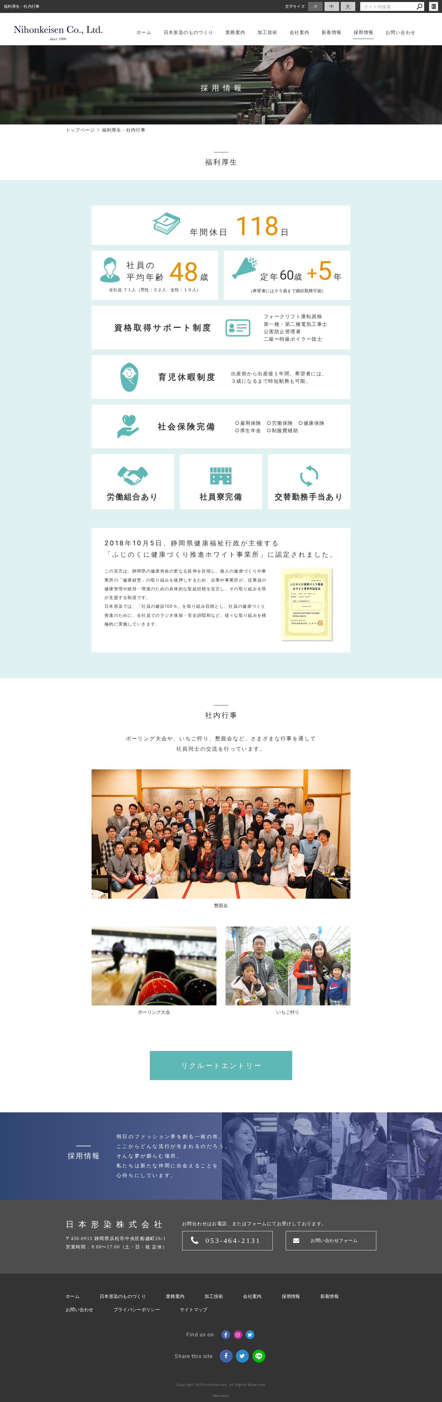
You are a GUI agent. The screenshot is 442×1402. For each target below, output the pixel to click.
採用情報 (291, 1296)
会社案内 (252, 1296)
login (433, 6)
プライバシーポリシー (137, 1309)
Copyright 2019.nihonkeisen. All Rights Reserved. (221, 1384)
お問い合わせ (80, 1309)
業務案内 (175, 1296)
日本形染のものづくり (123, 1296)
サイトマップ (194, 1309)
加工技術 (213, 1296)
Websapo (221, 1395)
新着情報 (329, 1296)
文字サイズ (295, 6)
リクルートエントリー (221, 1065)
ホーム (73, 1296)
